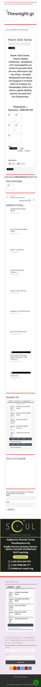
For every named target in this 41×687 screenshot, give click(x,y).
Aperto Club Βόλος (17, 250)
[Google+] (15, 668)
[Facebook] (18, 668)
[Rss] (11, 668)
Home (8, 30)
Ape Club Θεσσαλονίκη (18, 332)
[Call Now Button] (36, 682)
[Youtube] (26, 668)
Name (8, 495)
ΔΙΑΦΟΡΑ (14, 30)
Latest (10, 401)
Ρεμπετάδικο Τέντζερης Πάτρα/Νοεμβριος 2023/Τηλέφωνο (18, 357)
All (29, 439)
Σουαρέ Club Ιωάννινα (18, 291)
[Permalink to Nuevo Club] (21, 373)
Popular (18, 401)
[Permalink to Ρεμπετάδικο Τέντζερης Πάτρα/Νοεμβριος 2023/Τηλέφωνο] (21, 352)
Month (24, 439)
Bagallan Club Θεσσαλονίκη (20, 311)
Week (18, 439)
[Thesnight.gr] (20, 13)
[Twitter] (22, 668)
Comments (26, 401)
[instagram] (30, 668)
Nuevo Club (14, 376)
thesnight (16, 43)
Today (13, 439)
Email (7, 502)
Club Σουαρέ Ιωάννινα (17, 196)
